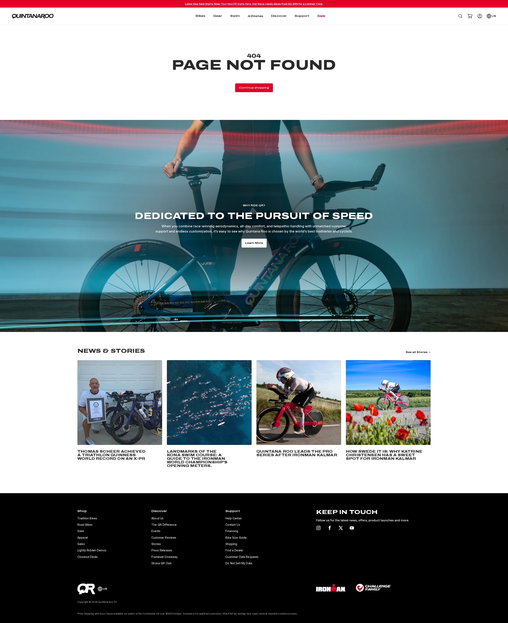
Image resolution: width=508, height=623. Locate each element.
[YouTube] (351, 528)
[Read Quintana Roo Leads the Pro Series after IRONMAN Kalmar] (298, 414)
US (494, 16)
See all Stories (416, 352)
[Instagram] (318, 528)
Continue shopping (254, 87)
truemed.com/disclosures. (283, 613)
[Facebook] (329, 528)
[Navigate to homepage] (33, 16)
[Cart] (470, 16)
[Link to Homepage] (86, 588)
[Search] (460, 16)
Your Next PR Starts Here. (254, 3)
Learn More (254, 243)
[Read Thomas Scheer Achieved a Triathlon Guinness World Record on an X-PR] (119, 414)
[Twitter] (340, 528)
